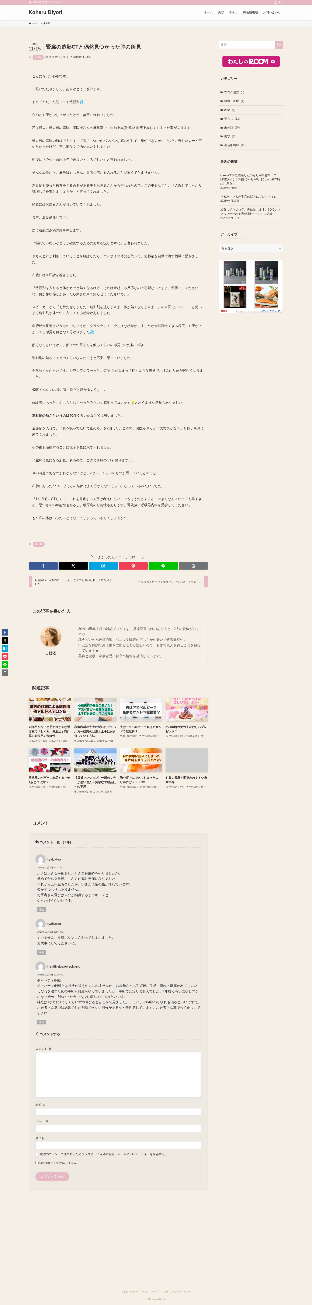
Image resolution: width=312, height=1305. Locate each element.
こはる (51, 653)
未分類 (38, 57)
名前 (40, 1105)
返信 (41, 909)
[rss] (275, 2)
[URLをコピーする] (193, 566)
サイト (39, 1138)
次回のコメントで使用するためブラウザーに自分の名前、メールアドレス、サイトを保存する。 (104, 1154)
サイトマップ (150, 1291)
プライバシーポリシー (177, 1291)
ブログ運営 (234, 92)
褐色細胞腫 (235, 145)
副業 (229, 110)
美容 (229, 136)
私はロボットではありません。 (59, 1163)
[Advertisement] (251, 351)
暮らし (232, 118)
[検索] (280, 2)
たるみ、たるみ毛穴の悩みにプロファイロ (248, 199)
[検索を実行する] (279, 45)
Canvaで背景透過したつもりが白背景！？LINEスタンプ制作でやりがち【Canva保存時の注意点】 (250, 181)
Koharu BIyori (45, 12)
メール (41, 1121)
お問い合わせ (129, 1291)
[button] (43, 566)
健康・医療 (234, 101)
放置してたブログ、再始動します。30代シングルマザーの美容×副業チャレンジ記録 (250, 213)
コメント (43, 1048)
